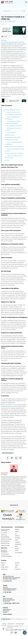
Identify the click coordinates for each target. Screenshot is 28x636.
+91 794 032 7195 (7, 581)
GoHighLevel (18, 544)
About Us (3, 562)
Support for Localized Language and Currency (14, 156)
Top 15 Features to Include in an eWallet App (12, 18)
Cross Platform (18, 552)
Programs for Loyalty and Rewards (15, 146)
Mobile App (4, 534)
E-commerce (4, 532)
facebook (3, 628)
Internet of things (5, 545)
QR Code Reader (11, 135)
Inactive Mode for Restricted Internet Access (15, 150)
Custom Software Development (5, 530)
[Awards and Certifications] (7, 511)
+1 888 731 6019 (15, 603)
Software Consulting (6, 539)
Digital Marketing (5, 537)
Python (16, 540)
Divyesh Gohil (11, 21)
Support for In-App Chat (12, 139)
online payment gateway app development (12, 42)
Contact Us (17, 569)
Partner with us (4, 567)
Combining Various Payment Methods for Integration (14, 122)
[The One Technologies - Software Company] (7, 2)
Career (16, 565)
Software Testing (5, 543)
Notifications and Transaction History (14, 129)
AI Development (5, 554)
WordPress (17, 538)
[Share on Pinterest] (20, 458)
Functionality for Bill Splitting (14, 137)
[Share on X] (12, 458)
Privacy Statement (20, 623)
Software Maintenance (6, 556)
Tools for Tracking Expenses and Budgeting (14, 143)
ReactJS (17, 548)
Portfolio (17, 562)
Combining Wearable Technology (15, 153)
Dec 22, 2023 (4, 21)
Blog (16, 567)
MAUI (16, 546)
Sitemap (4, 623)
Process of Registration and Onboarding (13, 118)
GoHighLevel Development (4, 551)
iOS (16, 533)
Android (17, 531)
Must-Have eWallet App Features (12, 109)
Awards (3, 565)
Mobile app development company (10, 404)
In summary (7, 160)
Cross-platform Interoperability (14, 114)
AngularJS (17, 542)
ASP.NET (17, 529)
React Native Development (4, 548)
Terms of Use (11, 623)
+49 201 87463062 (7, 614)
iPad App (17, 535)
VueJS (16, 550)
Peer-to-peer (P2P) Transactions (14, 125)
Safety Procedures (11, 132)
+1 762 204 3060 (7, 592)
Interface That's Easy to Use (13, 112)
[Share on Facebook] (7, 458)
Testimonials (4, 569)
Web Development (5, 541)
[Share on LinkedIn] (16, 458)
